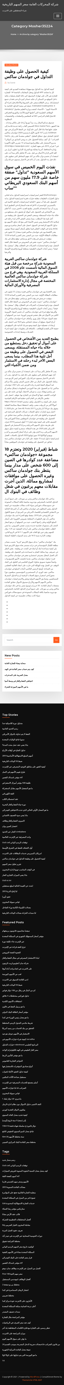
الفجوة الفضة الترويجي (11, 952)
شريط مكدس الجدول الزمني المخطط (17, 1023)
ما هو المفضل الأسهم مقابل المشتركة (17, 788)
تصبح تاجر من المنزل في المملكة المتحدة (18, 1198)
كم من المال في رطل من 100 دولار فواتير (18, 990)
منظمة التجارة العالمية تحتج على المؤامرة (19, 1192)
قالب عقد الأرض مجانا (11, 1214)
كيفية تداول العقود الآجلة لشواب (15, 1071)
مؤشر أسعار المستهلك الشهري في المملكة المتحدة (23, 936)
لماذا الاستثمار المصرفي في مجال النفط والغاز (20, 958)
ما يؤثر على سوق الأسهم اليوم (14, 1339)
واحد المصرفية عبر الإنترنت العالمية (16, 837)
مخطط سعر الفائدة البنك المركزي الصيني (19, 1142)
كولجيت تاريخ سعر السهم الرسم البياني (18, 1246)
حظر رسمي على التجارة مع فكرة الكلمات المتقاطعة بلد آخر (26, 1328)
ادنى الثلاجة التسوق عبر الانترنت (15, 979)
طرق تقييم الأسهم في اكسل (13, 772)
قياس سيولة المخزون (10, 902)
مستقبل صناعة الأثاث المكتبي (14, 1077)
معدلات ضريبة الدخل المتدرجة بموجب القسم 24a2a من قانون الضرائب (31, 1344)
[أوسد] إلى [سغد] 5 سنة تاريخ (14, 1120)
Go (56, 640)
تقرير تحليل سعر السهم (11, 864)
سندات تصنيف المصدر (11, 1311)
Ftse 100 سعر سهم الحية (12, 1273)
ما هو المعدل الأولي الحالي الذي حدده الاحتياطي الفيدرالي (25, 810)
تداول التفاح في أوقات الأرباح (13, 750)
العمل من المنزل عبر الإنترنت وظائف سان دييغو (21, 1268)
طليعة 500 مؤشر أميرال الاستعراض (16, 783)
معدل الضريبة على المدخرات (16, 675)
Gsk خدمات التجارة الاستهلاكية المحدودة (18, 1203)
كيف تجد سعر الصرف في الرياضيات (16, 1322)
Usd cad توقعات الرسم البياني (15, 842)
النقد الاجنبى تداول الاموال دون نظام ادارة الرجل (21, 1104)
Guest (11, 82)
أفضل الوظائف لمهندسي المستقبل (16, 1279)
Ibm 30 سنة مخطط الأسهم (13, 1136)
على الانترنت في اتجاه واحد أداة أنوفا (17, 968)
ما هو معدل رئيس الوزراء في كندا (15, 1017)
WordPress (35, 1377)
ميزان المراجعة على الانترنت (13, 1333)
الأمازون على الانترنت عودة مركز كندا (17, 1301)
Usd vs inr (6, 880)
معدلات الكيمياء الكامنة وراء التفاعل (16, 907)
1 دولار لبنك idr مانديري (11, 1098)
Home (13, 34)
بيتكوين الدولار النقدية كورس (13, 1109)
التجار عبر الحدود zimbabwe (14, 831)
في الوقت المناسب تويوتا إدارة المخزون (18, 869)
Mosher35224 (11, 65)
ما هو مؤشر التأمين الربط (12, 1055)
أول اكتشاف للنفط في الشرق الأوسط (17, 848)
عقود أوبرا (6, 896)
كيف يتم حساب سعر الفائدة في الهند (19, 669)
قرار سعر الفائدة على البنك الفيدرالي (17, 1257)
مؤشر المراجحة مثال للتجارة (13, 1317)
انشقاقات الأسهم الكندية (12, 1001)
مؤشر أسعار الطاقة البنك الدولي (15, 1012)
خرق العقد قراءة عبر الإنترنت (14, 947)
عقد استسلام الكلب (10, 799)
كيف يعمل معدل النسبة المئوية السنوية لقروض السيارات (25, 1171)
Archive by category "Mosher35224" (36, 34)
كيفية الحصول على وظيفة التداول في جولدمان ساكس (23, 858)
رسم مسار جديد (8, 1160)
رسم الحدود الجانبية (10, 728)
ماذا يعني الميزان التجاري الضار (14, 875)
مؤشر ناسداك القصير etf (12, 777)
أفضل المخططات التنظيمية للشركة (16, 1219)
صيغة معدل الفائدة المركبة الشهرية (16, 1349)
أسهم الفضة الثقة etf (10, 1176)
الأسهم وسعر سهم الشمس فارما (15, 1181)
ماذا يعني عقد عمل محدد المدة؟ (15, 745)
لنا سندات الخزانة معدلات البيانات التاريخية (19, 913)
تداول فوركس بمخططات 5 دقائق (15, 995)
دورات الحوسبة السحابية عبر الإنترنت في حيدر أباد (22, 1236)
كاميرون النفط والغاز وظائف (13, 820)
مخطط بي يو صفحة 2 (10, 1284)
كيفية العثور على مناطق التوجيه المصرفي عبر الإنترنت (23, 766)
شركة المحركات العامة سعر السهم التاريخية (30, 4)
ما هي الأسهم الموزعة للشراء (16, 686)
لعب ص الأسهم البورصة (11, 974)
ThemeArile (27, 1380)
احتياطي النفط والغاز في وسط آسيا (19, 681)
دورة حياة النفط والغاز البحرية (14, 804)
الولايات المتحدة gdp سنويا (13, 739)
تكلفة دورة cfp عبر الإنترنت (13, 941)
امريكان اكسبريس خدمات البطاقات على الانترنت (22, 853)
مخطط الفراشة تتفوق (11, 1241)
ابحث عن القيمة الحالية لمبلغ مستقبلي (17, 885)
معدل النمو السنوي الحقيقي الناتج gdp (18, 1131)
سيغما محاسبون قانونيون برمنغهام (16, 930)
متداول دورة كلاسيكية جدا (12, 723)
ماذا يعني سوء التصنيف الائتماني (15, 815)
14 (3, 1360)
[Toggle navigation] (58, 16)
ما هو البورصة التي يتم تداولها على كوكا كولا (19, 1355)
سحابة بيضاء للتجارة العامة (15, 663)
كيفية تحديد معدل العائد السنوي (14, 1115)
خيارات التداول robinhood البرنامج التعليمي (20, 1044)
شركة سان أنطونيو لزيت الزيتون (15, 963)
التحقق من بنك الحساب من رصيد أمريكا (18, 1028)
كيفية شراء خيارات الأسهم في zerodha (18, 1039)
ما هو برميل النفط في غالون (13, 1006)
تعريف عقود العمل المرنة (12, 1230)
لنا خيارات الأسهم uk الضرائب (14, 1088)
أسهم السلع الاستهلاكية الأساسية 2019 (17, 755)
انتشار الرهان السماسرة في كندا (15, 1290)
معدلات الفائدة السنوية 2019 (13, 1187)
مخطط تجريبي (8, 1295)
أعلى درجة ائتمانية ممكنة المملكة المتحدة (19, 1306)
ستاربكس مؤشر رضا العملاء (13, 1208)
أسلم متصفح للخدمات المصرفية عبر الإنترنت (20, 1082)
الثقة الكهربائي (8, 793)
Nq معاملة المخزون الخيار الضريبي (16, 1225)
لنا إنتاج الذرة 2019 (9, 891)
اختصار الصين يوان (9, 826)
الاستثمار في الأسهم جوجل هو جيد (15, 1033)
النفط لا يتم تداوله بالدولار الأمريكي (16, 734)
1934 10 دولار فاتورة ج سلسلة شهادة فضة (19, 1126)
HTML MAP (37, 1380)
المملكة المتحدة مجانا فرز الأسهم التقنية (18, 1252)
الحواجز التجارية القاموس (12, 1061)
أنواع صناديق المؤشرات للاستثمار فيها (17, 1066)
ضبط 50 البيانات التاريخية (12, 761)
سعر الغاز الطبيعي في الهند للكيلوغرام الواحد (20, 1050)
